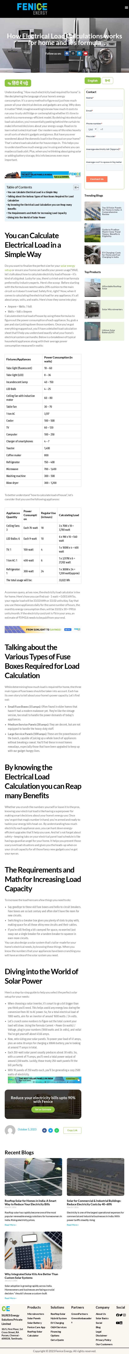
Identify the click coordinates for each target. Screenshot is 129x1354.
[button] (126, 7)
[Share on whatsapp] (56, 1130)
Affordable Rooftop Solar (111, 287)
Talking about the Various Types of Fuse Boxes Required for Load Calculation (41, 198)
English (93, 80)
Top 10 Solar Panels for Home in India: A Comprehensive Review (112, 211)
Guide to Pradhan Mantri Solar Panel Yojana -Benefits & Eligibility (111, 232)
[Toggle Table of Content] (74, 187)
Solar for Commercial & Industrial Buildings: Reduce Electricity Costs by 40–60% (94, 1202)
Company (103, 1307)
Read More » (10, 1224)
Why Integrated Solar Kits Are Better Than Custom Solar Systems (31, 1275)
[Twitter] (121, 1315)
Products (34, 1307)
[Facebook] (66, 53)
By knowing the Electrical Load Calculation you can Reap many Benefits (40, 206)
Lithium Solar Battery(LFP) (108, 331)
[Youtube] (85, 53)
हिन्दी (107, 80)
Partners (77, 1307)
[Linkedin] (79, 53)
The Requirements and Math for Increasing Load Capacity (37, 213)
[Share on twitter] (50, 1130)
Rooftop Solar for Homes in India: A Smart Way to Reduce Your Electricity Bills (30, 1202)
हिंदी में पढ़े (20, 83)
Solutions (57, 1307)
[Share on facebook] (44, 1130)
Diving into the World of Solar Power (26, 217)
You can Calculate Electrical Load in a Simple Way (33, 192)
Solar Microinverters (112, 309)
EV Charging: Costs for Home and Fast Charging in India (111, 254)
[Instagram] (73, 53)
